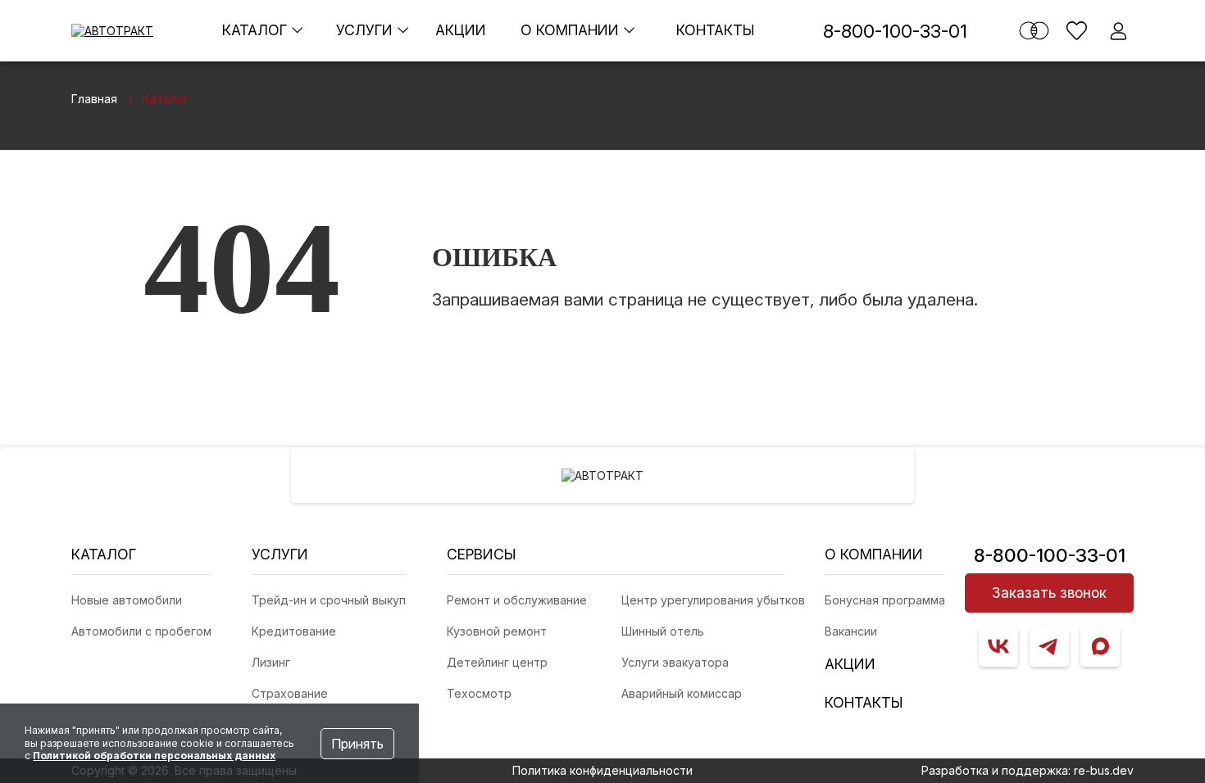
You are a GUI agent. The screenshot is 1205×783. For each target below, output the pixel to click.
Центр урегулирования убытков (713, 600)
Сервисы (481, 554)
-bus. (1104, 770)
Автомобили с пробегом (141, 631)
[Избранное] (1077, 31)
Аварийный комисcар (681, 693)
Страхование (290, 693)
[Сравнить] (1034, 31)
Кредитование (294, 631)
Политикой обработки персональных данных (154, 755)
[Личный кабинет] (1118, 31)
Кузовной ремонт (497, 631)
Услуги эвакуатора (675, 662)
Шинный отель (662, 631)
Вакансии (851, 631)
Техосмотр (479, 693)
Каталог (256, 29)
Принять (357, 743)
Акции (460, 29)
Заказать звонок (1049, 592)
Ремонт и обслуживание (517, 600)
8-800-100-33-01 (895, 31)
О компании (572, 29)
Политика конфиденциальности (602, 770)
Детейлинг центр (497, 662)
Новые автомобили (126, 600)
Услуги (366, 29)
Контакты (715, 29)
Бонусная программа (885, 600)
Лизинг (271, 662)
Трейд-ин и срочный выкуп (329, 600)
